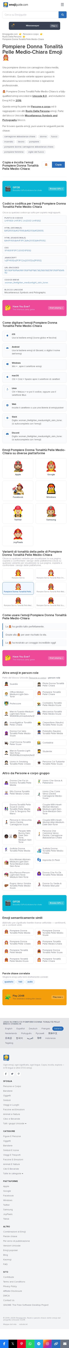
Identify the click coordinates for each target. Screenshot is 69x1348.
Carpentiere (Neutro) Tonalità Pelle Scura (50, 723)
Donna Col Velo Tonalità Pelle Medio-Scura (17, 733)
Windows (7, 1200)
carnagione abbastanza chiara (19, 136)
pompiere (34, 141)
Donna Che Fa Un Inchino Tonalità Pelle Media (17, 782)
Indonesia (50, 1038)
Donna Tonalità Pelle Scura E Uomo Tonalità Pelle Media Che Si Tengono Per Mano (17, 809)
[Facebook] (5, 1073)
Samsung (8, 1209)
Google (7, 1191)
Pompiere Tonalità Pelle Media (16, 951)
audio (30, 982)
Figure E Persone (12, 1136)
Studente (44, 751)
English (8, 1028)
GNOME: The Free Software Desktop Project (25, 1305)
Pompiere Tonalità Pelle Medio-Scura (16, 959)
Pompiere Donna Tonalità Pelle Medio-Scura (50, 932)
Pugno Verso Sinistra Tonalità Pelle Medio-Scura (17, 885)
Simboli (7, 1100)
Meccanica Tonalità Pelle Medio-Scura (49, 712)
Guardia (11, 684)
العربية (30, 1038)
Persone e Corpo (12, 1086)
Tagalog (9, 1043)
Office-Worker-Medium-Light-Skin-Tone (16, 694)
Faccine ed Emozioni (14, 1109)
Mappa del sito (10, 1324)
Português (26, 1033)
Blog (5, 1255)
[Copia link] (56, 1344)
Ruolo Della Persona (11, 36)
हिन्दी (39, 1038)
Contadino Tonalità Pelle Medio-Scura (49, 704)
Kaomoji (7, 1259)
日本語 (8, 1038)
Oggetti (7, 1095)
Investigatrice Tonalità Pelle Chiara (18, 723)
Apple (6, 1186)
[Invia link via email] (64, 1344)
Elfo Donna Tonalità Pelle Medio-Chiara (17, 792)
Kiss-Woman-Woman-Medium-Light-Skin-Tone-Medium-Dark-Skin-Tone (17, 863)
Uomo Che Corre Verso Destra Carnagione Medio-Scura (49, 795)
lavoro (21, 141)
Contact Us (8, 1300)
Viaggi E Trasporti (12, 1155)
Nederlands (11, 1033)
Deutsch (33, 1028)
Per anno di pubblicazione (16, 1241)
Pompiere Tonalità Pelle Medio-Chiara (49, 942)
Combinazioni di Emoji (14, 1231)
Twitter (6, 1205)
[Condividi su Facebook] (4, 1344)
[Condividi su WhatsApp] (30, 1344)
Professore (12, 703)
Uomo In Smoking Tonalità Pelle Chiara (17, 762)
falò (20, 982)
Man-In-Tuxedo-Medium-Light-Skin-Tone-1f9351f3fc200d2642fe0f (19, 713)
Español (21, 1028)
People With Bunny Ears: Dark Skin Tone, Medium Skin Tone (17, 836)
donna (43, 136)
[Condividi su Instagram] (47, 1344)
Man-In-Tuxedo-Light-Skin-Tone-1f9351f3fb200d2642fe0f (19, 753)
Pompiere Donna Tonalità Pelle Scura (49, 951)
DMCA (6, 1295)
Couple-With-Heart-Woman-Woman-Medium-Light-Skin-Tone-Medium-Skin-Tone (49, 809)
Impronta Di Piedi (48, 860)
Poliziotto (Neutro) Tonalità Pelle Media (50, 732)
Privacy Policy (10, 1286)
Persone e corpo (31, 34)
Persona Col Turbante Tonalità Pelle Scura (51, 762)
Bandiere (8, 1091)
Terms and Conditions (14, 1281)
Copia (58, 164)
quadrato (8, 982)
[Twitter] (12, 1073)
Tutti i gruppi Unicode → (14, 1123)
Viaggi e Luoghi (11, 1105)
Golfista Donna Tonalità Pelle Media (17, 849)
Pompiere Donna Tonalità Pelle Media (17, 931)
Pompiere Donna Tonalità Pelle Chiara (17, 942)
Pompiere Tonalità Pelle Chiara (49, 693)
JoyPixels (8, 1214)
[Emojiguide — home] (15, 4)
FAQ (5, 1264)
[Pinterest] (18, 1073)
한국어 (19, 1038)
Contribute (8, 1277)
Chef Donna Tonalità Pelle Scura (17, 743)
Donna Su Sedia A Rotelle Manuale (49, 884)
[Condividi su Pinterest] (21, 1344)
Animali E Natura (11, 1164)
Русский (40, 1033)
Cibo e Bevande (11, 1118)
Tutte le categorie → (13, 1173)
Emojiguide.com (10, 34)
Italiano (58, 1028)
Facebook (8, 1195)
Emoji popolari (10, 1250)
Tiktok (6, 1218)
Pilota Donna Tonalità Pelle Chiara (50, 684)
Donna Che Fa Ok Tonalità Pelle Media (50, 873)
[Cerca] (63, 14)
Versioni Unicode (12, 1245)
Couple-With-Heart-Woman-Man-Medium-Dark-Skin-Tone (50, 822)
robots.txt (23, 1324)
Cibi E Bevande (11, 1168)
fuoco (54, 136)
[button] (34, 219)
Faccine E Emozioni (13, 1159)
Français (46, 1028)
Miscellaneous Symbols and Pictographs (25, 292)
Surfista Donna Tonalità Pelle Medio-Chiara (50, 850)
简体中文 (52, 1033)
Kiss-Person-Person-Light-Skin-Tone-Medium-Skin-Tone (17, 874)
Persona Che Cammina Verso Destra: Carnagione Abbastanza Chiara (49, 834)
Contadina (45, 743)
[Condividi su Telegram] (38, 1344)
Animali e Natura (11, 1114)
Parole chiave (10, 1236)
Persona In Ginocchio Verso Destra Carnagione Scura (18, 822)
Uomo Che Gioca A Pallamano (49, 781)
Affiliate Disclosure (12, 1291)
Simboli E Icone (11, 1150)
